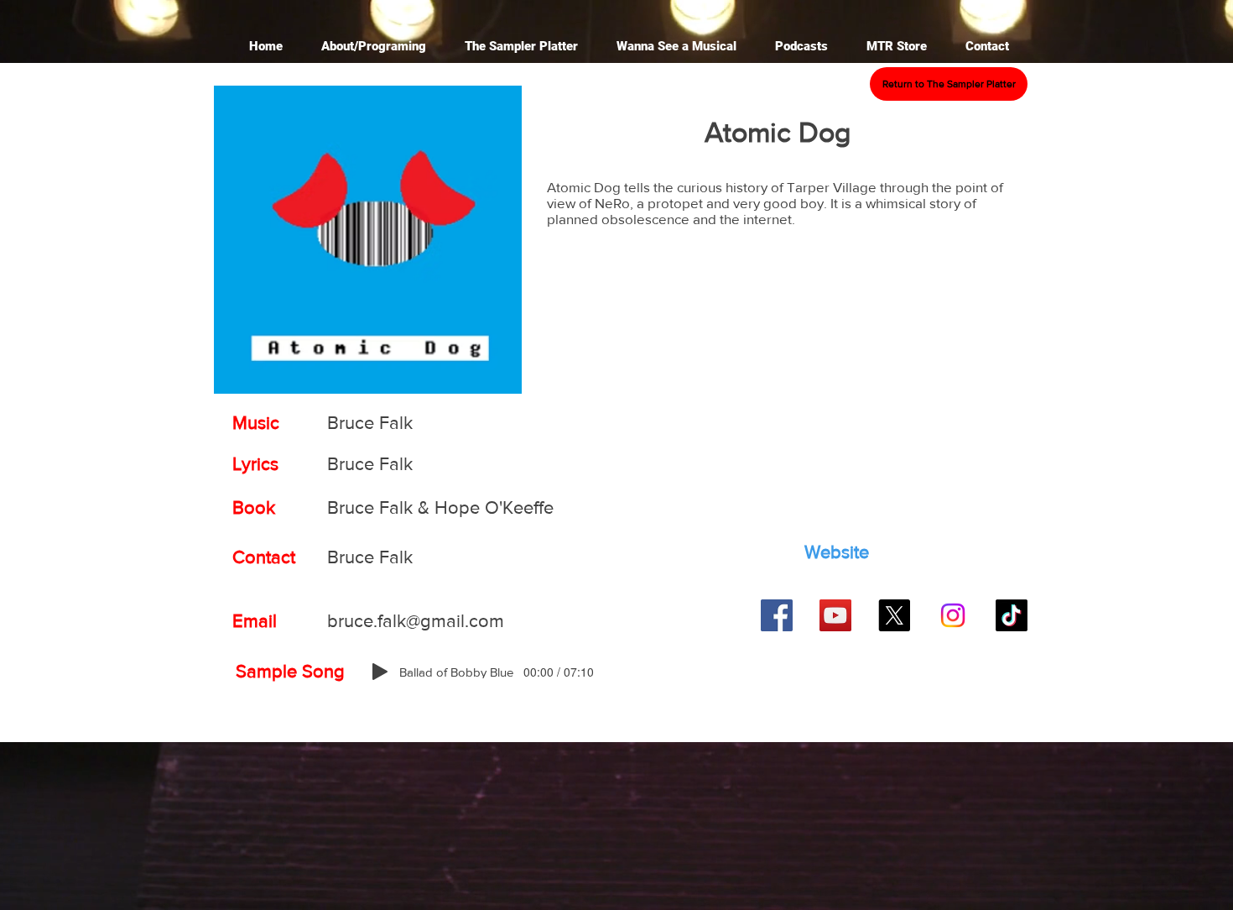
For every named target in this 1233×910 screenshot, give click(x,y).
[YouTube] (835, 615)
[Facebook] (777, 615)
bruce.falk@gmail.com (415, 620)
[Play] (380, 671)
